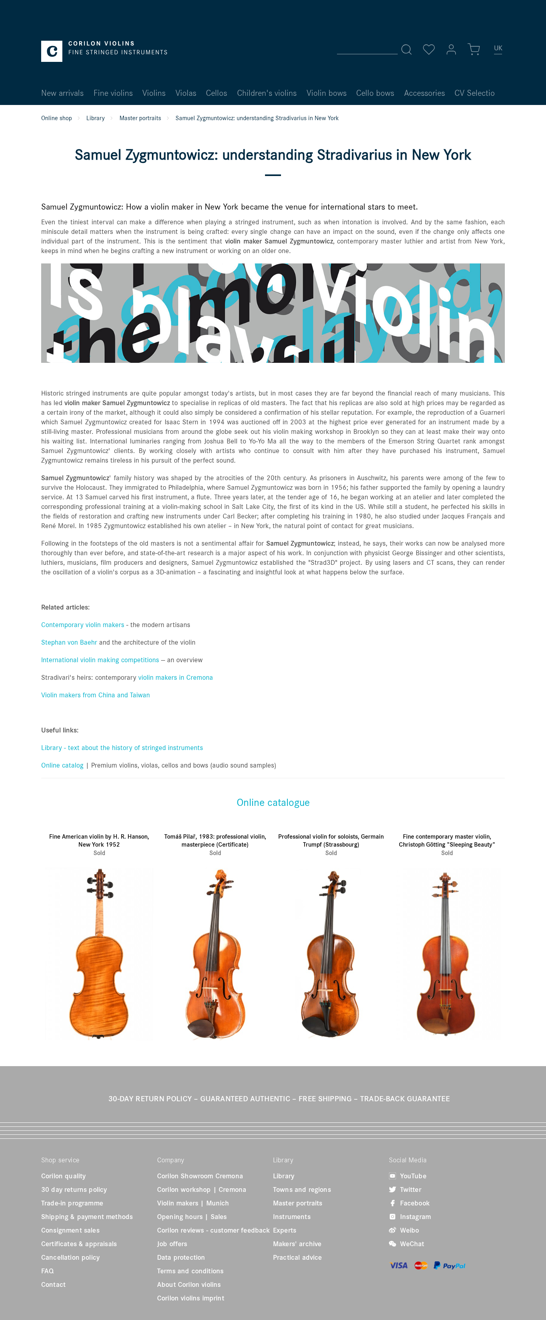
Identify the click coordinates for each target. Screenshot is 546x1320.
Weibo (408, 1230)
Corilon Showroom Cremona (200, 1175)
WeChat (411, 1243)
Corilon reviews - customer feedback (213, 1230)
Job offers (172, 1243)
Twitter (409, 1189)
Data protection (181, 1257)
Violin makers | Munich (193, 1203)
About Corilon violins (189, 1284)
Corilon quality (63, 1175)
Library (283, 1175)
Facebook (414, 1203)
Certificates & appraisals (79, 1243)
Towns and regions (302, 1189)
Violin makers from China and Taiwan (95, 694)
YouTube (412, 1175)
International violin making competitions (100, 659)
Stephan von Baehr (69, 642)
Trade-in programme (72, 1203)
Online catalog (62, 765)
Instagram (414, 1216)
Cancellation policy (70, 1257)
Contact (53, 1284)
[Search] (406, 49)
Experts (284, 1230)
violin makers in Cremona (175, 677)
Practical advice (297, 1257)
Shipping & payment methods (87, 1216)
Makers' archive (297, 1243)
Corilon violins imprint (190, 1298)
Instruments (292, 1216)
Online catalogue (273, 802)
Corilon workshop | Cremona (201, 1189)
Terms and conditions (190, 1270)
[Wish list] (429, 49)
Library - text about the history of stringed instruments (122, 747)
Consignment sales (70, 1230)
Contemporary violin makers (82, 624)
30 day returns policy (74, 1189)
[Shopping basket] (473, 49)
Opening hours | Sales (192, 1216)
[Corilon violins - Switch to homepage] (104, 51)
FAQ (47, 1270)
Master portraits (298, 1203)
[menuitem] (498, 51)
